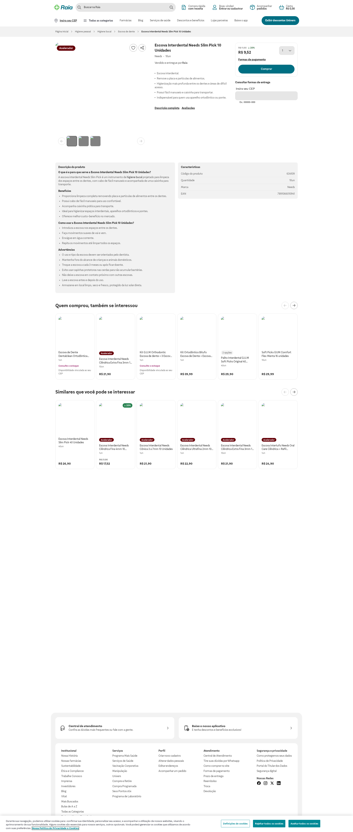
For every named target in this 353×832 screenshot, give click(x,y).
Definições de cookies (235, 823)
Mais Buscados (69, 801)
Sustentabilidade (71, 765)
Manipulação (119, 771)
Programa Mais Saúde (124, 755)
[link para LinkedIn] (279, 783)
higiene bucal (134, 177)
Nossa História (69, 755)
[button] (101, 89)
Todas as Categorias (72, 811)
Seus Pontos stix (121, 791)
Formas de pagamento (217, 771)
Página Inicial (61, 31)
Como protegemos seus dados (274, 755)
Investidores (68, 786)
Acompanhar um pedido (172, 771)
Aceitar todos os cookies (304, 823)
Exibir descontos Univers (280, 20)
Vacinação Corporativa (125, 765)
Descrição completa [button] (167, 108)
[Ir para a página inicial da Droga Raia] (63, 7)
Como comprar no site (216, 765)
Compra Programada (124, 786)
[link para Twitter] (272, 783)
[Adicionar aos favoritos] (133, 47)
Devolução (210, 791)
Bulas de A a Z (69, 806)
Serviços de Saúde (122, 760)
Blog (63, 791)
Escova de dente (126, 31)
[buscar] (171, 7)
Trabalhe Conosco (71, 776)
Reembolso (210, 781)
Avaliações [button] (188, 108)
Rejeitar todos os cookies (269, 823)
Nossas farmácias (71, 760)
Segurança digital (267, 771)
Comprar (266, 68)
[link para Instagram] (265, 783)
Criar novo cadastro (169, 755)
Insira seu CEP (245, 88)
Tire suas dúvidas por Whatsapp (221, 760)
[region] (176, 824)
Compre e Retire (122, 781)
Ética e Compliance (72, 771)
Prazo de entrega (213, 776)
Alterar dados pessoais (171, 760)
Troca (207, 786)
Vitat (64, 796)
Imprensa (66, 781)
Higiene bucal (104, 31)
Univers (116, 776)
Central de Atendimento (218, 755)
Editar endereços (168, 765)
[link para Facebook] (259, 783)
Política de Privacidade (270, 760)
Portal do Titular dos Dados (272, 765)
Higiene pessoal (83, 31)
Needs (291, 187)
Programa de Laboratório (126, 796)
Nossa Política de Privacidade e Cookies (55, 828)
